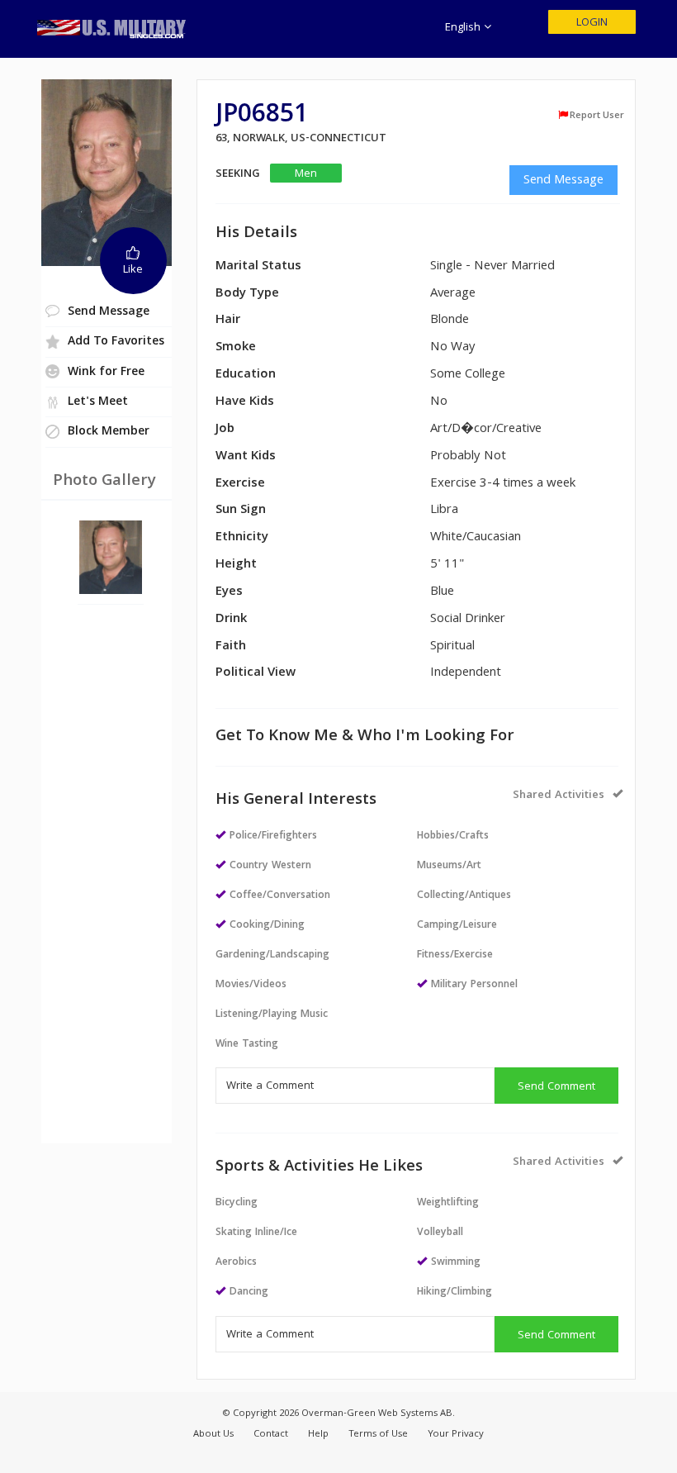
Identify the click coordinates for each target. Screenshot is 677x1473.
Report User (597, 115)
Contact (270, 1434)
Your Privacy (456, 1434)
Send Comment (556, 1087)
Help (318, 1434)
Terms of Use (378, 1434)
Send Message (563, 181)
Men (306, 174)
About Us (213, 1434)
